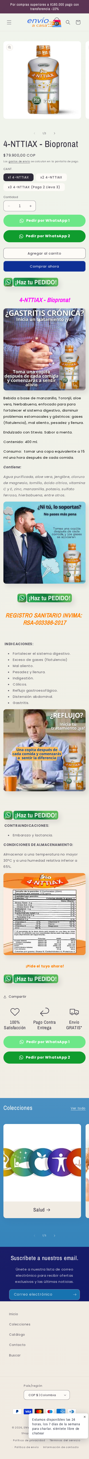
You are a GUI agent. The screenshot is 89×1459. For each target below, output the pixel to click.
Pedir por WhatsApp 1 (48, 220)
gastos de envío (19, 161)
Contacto (17, 1345)
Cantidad (10, 197)
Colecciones (20, 1324)
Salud (39, 1210)
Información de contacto (61, 1447)
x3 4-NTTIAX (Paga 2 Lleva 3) (34, 187)
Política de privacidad (29, 1440)
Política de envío (27, 1447)
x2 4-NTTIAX (51, 177)
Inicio (13, 1314)
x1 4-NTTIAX (18, 177)
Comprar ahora (44, 266)
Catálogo (17, 1334)
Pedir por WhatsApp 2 (48, 236)
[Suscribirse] (75, 1294)
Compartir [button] (17, 996)
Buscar (15, 1355)
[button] (9, 22)
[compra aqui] (30, 288)
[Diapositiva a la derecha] (55, 133)
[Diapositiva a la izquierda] (34, 133)
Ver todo (78, 1108)
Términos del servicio (65, 1440)
